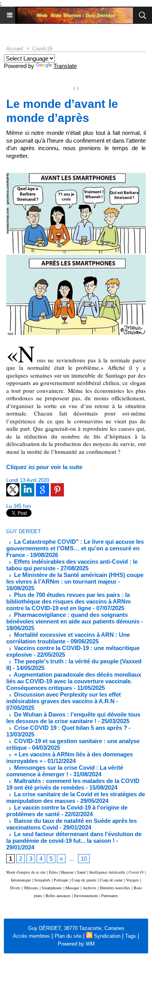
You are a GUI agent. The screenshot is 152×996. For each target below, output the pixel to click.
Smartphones (52, 887)
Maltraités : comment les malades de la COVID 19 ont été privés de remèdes (73, 784)
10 (84, 858)
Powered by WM (76, 944)
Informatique (21, 880)
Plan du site (68, 936)
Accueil (14, 49)
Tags (130, 936)
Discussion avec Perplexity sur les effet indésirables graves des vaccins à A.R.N (63, 697)
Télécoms (31, 887)
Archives (89, 887)
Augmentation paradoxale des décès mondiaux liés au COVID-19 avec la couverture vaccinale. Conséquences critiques (73, 681)
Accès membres (31, 936)
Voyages (132, 880)
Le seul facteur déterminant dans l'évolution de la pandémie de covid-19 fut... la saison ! (73, 837)
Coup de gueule (84, 880)
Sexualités (42, 880)
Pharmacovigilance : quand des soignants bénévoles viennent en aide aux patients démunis (73, 618)
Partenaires (109, 895)
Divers (15, 887)
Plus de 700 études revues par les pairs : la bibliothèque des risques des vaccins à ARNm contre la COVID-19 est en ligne (68, 601)
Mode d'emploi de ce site (26, 872)
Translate (65, 66)
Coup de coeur (111, 880)
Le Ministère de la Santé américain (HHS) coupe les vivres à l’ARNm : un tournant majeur (74, 578)
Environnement (86, 895)
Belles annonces (58, 895)
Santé (81, 872)
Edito (54, 872)
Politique (61, 880)
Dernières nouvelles (115, 887)
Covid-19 (42, 49)
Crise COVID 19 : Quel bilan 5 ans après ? (69, 727)
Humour (67, 872)
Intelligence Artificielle (107, 872)
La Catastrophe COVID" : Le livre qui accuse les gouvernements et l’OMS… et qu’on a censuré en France (75, 548)
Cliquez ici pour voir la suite (44, 467)
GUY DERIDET (23, 531)
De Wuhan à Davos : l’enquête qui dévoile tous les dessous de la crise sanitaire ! (73, 717)
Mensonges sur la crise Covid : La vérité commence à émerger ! (64, 770)
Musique (72, 887)
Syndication (107, 936)
